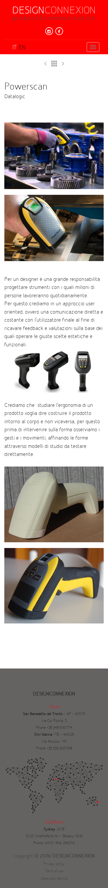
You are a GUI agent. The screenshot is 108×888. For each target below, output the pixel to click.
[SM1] (45, 63)
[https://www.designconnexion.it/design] (54, 63)
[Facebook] (59, 31)
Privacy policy (54, 864)
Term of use (54, 871)
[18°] (63, 63)
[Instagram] (49, 31)
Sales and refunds (54, 878)
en (22, 47)
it (14, 47)
